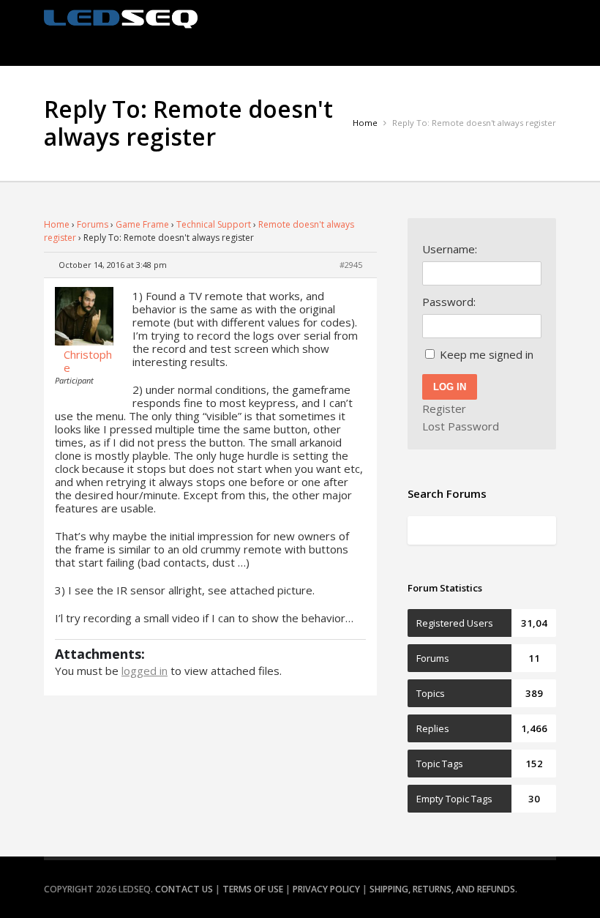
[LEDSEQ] (121, 19)
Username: (449, 249)
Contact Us (184, 889)
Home (57, 224)
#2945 (351, 264)
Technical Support (213, 224)
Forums (92, 224)
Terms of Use (252, 889)
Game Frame (142, 224)
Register (444, 408)
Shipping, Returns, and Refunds (442, 889)
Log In (449, 386)
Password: (449, 301)
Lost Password (460, 426)
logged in (144, 670)
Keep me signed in (486, 354)
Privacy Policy (326, 889)
